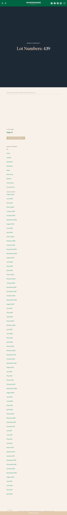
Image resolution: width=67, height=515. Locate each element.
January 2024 (11, 283)
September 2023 (12, 300)
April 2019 (10, 443)
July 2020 (9, 397)
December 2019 (11, 422)
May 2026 (10, 203)
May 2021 (9, 376)
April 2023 (10, 316)
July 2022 (9, 329)
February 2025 (11, 241)
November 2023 (12, 291)
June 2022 (10, 333)
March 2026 (10, 207)
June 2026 (10, 198)
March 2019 (10, 447)
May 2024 (10, 266)
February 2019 (11, 451)
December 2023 (11, 287)
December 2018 (11, 460)
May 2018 (9, 489)
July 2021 (9, 371)
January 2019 (11, 456)
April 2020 (10, 409)
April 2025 (10, 232)
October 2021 (11, 359)
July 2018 (9, 481)
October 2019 (11, 426)
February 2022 (11, 350)
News (8, 170)
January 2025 (11, 245)
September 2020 (12, 388)
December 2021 (11, 354)
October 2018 (11, 468)
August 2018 (10, 477)
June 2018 (10, 485)
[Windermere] (33, 3)
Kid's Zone (10, 174)
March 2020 (10, 413)
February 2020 (11, 418)
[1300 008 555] (2, 3)
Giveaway (10, 166)
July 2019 (9, 430)
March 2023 (10, 321)
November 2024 (12, 249)
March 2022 (10, 346)
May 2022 (10, 338)
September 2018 (12, 473)
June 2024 (10, 262)
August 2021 (10, 367)
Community (10, 183)
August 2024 (10, 257)
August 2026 (10, 194)
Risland (9, 178)
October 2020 (11, 384)
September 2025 (12, 219)
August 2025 (10, 224)
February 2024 (11, 279)
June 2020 (10, 401)
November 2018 (11, 464)
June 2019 (10, 435)
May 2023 (10, 312)
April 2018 (10, 494)
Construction (11, 187)
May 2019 (9, 439)
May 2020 (10, 405)
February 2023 (11, 325)
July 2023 (9, 308)
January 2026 (11, 211)
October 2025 (11, 215)
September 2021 (12, 363)
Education (10, 161)
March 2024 (10, 274)
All (7, 149)
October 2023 (11, 295)
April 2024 (10, 270)
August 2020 (10, 392)
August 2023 (10, 304)
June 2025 (10, 228)
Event (8, 153)
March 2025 (10, 236)
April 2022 (10, 342)
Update (9, 157)
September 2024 (12, 253)
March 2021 (10, 380)
